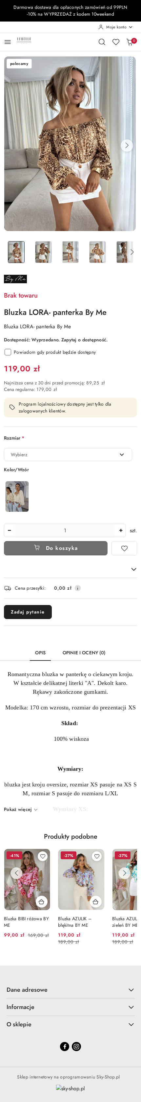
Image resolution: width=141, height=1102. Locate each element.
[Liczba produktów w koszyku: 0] (129, 42)
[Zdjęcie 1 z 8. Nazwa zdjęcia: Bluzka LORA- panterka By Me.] (16, 252)
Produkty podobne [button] (70, 836)
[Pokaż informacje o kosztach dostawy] (77, 588)
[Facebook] (64, 1046)
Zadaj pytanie (28, 612)
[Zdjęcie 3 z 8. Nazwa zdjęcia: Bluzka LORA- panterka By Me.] (70, 252)
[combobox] (68, 454)
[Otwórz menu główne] (7, 42)
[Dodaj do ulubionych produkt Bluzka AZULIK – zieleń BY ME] (97, 856)
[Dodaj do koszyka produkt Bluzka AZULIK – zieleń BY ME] (96, 902)
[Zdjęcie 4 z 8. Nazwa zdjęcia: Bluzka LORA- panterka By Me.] (97, 252)
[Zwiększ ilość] (121, 530)
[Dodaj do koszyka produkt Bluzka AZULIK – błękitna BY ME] (42, 902)
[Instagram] (76, 1046)
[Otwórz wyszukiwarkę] (102, 42)
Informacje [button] (20, 1007)
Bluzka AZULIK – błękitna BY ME (20, 921)
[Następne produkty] (125, 873)
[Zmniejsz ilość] (9, 530)
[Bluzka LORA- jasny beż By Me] (17, 496)
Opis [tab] (40, 652)
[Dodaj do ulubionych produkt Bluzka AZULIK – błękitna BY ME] (43, 856)
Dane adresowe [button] (27, 990)
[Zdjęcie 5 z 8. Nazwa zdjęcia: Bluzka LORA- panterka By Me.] (124, 252)
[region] (17, 496)
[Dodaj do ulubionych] (124, 548)
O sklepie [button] (19, 1024)
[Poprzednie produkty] (16, 873)
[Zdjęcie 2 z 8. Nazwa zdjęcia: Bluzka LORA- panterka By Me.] (43, 252)
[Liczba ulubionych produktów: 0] (115, 42)
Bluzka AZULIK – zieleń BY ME (74, 921)
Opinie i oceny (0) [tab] (84, 652)
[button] (127, 145)
